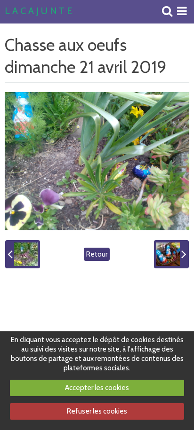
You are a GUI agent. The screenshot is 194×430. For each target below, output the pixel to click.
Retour (96, 254)
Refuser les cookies (97, 411)
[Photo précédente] (22, 254)
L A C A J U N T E (38, 11)
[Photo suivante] (171, 254)
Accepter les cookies (97, 387)
